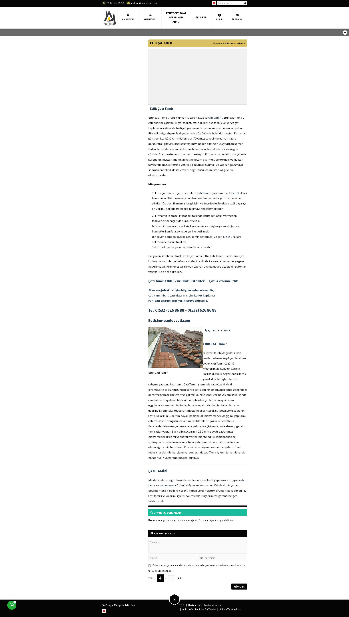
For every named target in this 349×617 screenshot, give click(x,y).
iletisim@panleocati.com (169, 320)
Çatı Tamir (203, 193)
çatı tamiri (214, 117)
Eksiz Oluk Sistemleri (191, 281)
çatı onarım (167, 485)
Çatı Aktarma (219, 281)
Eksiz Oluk (235, 193)
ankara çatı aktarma (235, 43)
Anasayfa (217, 43)
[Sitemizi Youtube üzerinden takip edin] (214, 3)
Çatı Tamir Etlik (160, 281)
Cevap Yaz (34, 590)
